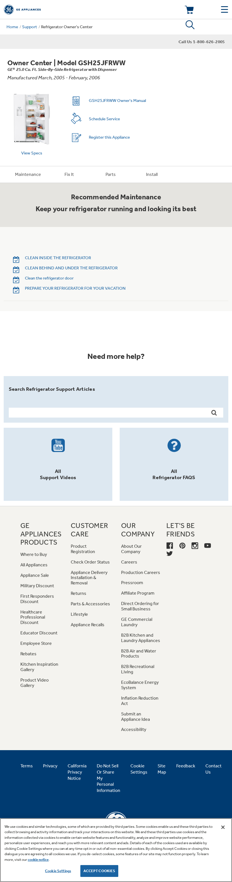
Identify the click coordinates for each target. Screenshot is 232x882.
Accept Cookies (99, 871)
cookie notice (38, 859)
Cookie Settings (58, 871)
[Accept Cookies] (223, 827)
